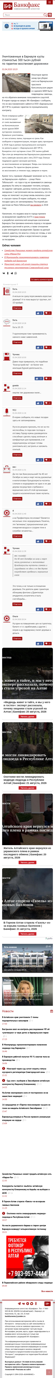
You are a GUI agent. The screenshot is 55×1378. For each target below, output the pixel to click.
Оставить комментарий (41, 279)
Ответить (17, 308)
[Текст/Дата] (50, 15)
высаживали (35, 205)
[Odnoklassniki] (36, 1303)
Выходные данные (13, 1362)
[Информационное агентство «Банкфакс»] (20, 6)
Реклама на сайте (23, 1370)
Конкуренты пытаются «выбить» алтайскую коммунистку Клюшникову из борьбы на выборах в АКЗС (26, 1189)
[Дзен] (28, 1303)
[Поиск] (45, 15)
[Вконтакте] (23, 1303)
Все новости (47, 1291)
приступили (39, 216)
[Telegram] (11, 273)
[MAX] (32, 1303)
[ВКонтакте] (4, 273)
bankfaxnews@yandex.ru (15, 1316)
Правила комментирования (33, 1364)
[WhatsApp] (15, 273)
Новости (8, 1011)
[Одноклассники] (7, 273)
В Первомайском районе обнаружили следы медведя (27, 1282)
